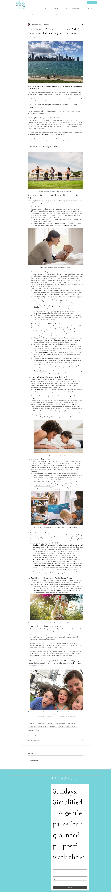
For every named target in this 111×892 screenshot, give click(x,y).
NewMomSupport (54, 726)
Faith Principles (55, 14)
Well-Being (46, 14)
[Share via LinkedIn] (35, 735)
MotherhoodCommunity (60, 723)
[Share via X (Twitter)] (32, 735)
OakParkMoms (32, 723)
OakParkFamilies (64, 726)
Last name (55, 872)
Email (54, 879)
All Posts (21, 14)
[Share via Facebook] (28, 735)
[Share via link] (39, 735)
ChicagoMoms (41, 723)
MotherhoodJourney (43, 726)
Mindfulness (38, 14)
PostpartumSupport (72, 723)
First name (55, 865)
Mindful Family (30, 14)
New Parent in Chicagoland (67, 14)
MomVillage (49, 723)
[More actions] (82, 24)
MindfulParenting (32, 726)
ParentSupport (73, 726)
